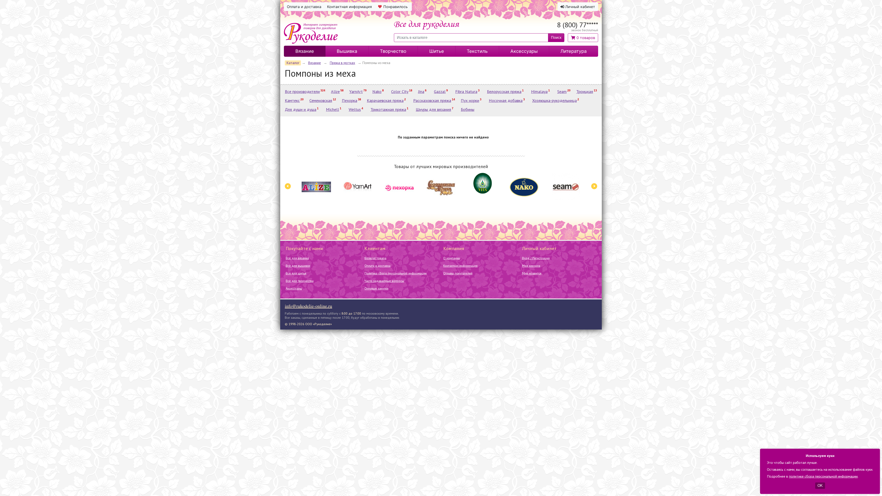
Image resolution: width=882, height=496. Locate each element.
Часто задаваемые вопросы (384, 281)
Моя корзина (531, 266)
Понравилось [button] (395, 6)
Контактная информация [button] (349, 6)
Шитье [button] (436, 51)
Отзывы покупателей (457, 273)
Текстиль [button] (477, 51)
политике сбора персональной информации (823, 476)
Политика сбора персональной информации (396, 273)
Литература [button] (573, 51)
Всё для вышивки (298, 266)
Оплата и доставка (377, 266)
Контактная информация (460, 266)
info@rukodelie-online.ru (308, 306)
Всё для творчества (300, 281)
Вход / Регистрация (536, 258)
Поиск (556, 37)
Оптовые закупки (376, 288)
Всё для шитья (296, 273)
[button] (583, 37)
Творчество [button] (393, 51)
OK (820, 486)
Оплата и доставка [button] (304, 6)
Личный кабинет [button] (579, 6)
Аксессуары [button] (524, 51)
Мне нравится (531, 273)
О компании (451, 258)
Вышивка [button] (347, 51)
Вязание (314, 62)
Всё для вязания (297, 258)
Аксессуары (294, 288)
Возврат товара (375, 258)
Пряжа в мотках (342, 62)
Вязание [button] (304, 51)
